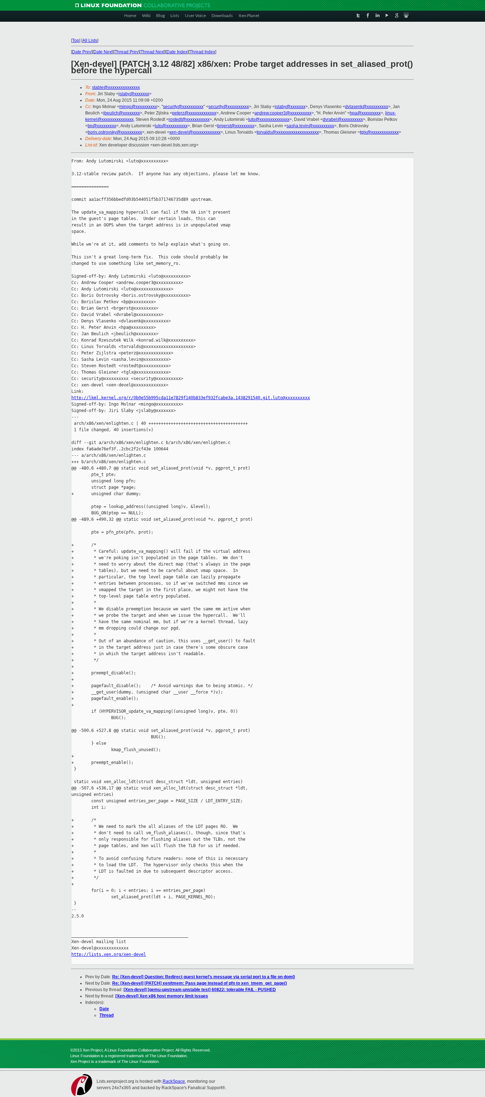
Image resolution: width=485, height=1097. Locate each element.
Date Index (177, 51)
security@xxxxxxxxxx (183, 106)
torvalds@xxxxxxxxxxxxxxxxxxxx (288, 132)
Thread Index (202, 51)
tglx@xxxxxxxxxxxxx (379, 132)
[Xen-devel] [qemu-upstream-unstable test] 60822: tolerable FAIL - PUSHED (200, 989)
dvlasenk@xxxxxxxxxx (366, 106)
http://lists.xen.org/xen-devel (108, 954)
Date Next (103, 51)
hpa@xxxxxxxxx (365, 113)
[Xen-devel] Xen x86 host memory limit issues (161, 996)
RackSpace (174, 1081)
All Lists (89, 40)
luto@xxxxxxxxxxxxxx (268, 119)
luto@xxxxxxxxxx (171, 125)
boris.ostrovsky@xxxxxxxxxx (115, 132)
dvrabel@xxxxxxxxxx (343, 119)
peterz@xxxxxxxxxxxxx (194, 113)
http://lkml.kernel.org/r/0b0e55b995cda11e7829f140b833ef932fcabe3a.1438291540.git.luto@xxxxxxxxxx (190, 397)
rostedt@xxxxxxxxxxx (189, 119)
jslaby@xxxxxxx (134, 93)
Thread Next (152, 51)
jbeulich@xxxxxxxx (121, 113)
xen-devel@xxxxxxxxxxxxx (194, 132)
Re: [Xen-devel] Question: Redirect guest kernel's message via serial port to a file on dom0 (203, 976)
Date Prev (81, 51)
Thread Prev (126, 51)
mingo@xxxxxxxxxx (138, 106)
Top (75, 40)
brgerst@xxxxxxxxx (235, 125)
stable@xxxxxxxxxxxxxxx (116, 87)
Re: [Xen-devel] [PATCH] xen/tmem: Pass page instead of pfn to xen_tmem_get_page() (199, 983)
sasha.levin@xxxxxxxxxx (310, 125)
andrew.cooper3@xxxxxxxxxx (283, 113)
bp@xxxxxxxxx (102, 125)
